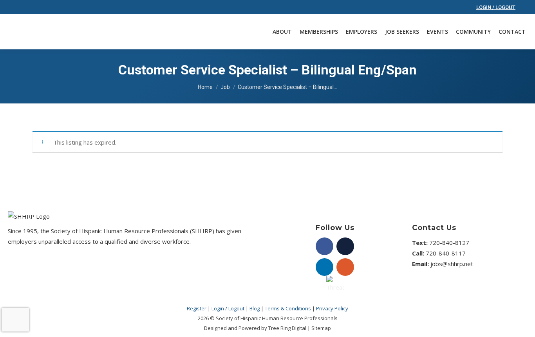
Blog (254, 308)
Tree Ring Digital (287, 328)
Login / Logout (227, 308)
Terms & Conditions (288, 308)
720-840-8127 (449, 242)
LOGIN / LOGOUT (495, 7)
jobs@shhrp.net (451, 264)
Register (196, 308)
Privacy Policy (332, 308)
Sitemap (321, 328)
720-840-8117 (446, 253)
